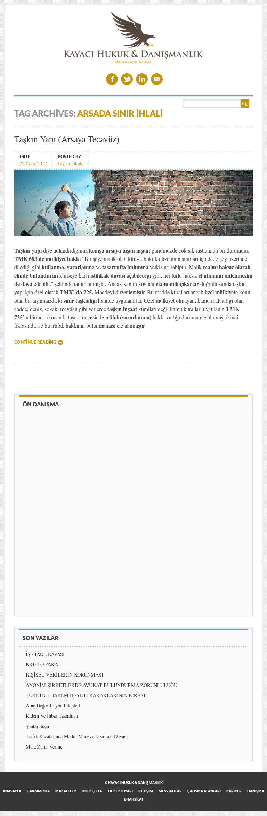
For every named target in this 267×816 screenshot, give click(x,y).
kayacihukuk (70, 163)
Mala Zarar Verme (44, 746)
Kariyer (234, 791)
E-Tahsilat (133, 799)
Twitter (127, 79)
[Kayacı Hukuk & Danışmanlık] (133, 62)
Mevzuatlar (170, 791)
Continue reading (35, 342)
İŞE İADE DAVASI (45, 654)
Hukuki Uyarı (120, 791)
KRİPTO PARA (42, 664)
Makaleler (65, 791)
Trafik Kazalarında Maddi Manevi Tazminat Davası (77, 736)
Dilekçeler (92, 791)
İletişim (145, 791)
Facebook (112, 79)
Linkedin (142, 79)
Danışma (255, 791)
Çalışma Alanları (204, 791)
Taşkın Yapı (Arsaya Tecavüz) (67, 139)
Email (157, 79)
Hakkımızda (38, 791)
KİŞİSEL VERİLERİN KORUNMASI (64, 674)
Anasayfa (12, 791)
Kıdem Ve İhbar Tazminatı (52, 715)
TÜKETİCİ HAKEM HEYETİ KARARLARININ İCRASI (85, 695)
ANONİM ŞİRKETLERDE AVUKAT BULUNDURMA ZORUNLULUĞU (101, 685)
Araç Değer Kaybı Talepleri (53, 705)
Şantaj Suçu (37, 726)
